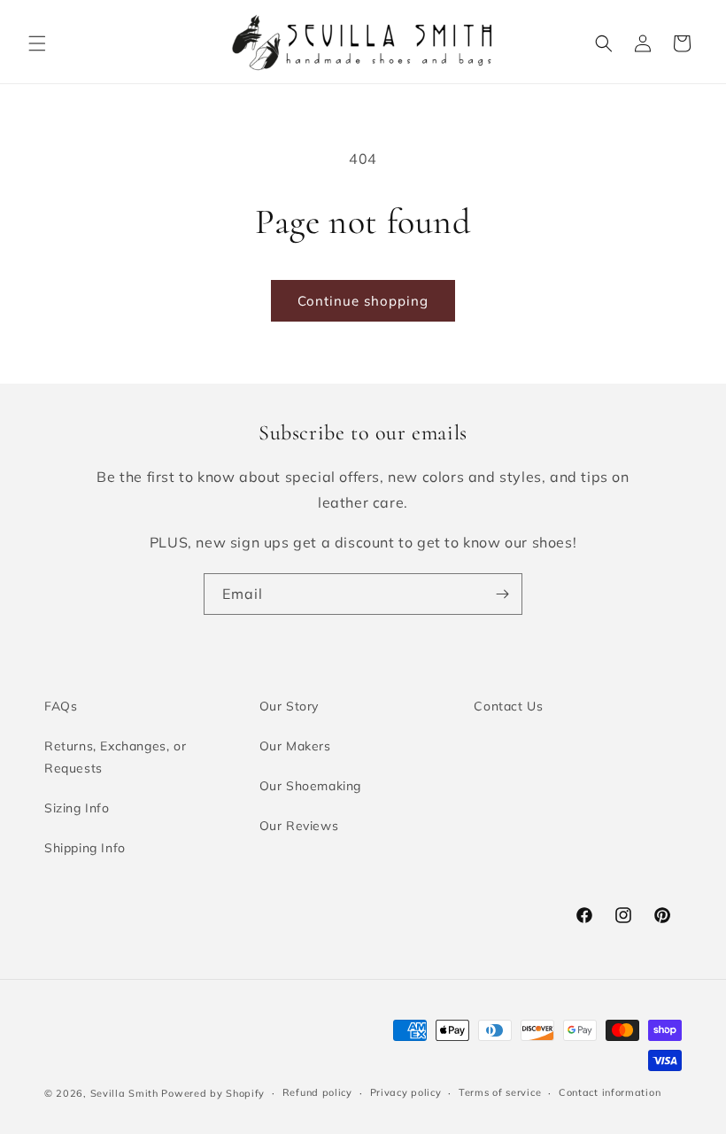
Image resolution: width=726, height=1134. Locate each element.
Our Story (289, 706)
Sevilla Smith (124, 1093)
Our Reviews (299, 826)
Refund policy (317, 1092)
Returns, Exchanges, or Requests (115, 757)
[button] (37, 43)
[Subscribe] (502, 594)
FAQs (60, 706)
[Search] (603, 43)
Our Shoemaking (310, 786)
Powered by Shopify (213, 1093)
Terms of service (500, 1092)
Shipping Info (85, 848)
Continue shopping (363, 300)
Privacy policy (406, 1092)
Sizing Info (77, 808)
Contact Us (508, 706)
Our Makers (295, 746)
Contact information (609, 1092)
